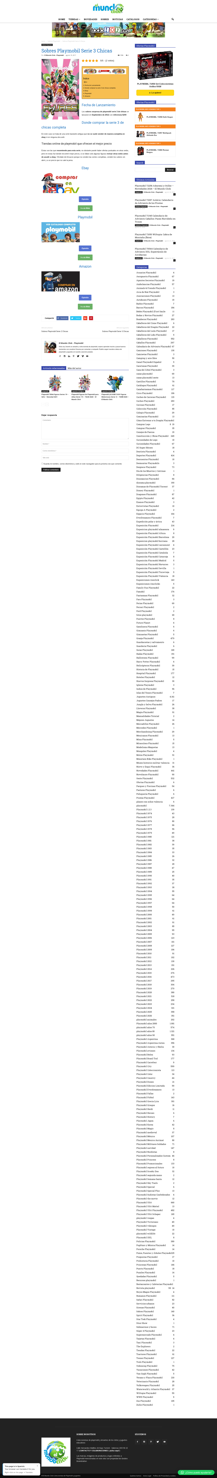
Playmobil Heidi (144, 1109)
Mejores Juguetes (145, 720)
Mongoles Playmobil (146, 751)
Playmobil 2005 (144, 934)
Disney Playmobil (145, 490)
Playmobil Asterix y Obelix (150, 1046)
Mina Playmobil (144, 739)
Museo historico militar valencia (152, 762)
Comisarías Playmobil (147, 416)
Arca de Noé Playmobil (147, 292)
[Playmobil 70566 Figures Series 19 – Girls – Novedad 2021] (55, 383)
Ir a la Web (85, 208)
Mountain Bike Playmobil (149, 759)
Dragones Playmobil (146, 494)
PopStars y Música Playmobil (151, 1245)
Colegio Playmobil (145, 412)
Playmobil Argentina (147, 1039)
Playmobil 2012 (144, 961)
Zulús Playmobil (144, 1404)
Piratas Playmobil (141, 206)
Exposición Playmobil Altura (151, 533)
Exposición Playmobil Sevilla (151, 568)
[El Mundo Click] (108, 8)
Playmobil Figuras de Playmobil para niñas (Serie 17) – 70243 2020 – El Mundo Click (84, 396)
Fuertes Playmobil (145, 619)
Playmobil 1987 (144, 864)
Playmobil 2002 (144, 922)
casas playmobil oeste (147, 377)
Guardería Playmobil (146, 646)
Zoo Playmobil (143, 1401)
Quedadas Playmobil (146, 1276)
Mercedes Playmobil (146, 727)
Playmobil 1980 (144, 836)
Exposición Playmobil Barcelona (152, 537)
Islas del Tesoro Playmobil (149, 692)
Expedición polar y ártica (149, 521)
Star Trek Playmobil (146, 1319)
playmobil (45, 391)
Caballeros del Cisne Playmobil (151, 323)
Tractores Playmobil (146, 1354)
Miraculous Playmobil (147, 743)
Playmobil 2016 (144, 976)
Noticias (117, 19)
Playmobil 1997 (144, 903)
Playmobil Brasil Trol (147, 1058)
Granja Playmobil (145, 638)
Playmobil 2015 (144, 973)
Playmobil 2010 (144, 953)
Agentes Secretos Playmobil (150, 280)
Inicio (43, 41)
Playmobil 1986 (144, 860)
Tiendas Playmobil (145, 1350)
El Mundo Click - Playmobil (54, 55)
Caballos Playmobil (142, 225)
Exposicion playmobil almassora (152, 529)
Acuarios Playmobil (146, 272)
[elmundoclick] (137, 1441)
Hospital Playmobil (146, 673)
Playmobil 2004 (144, 930)
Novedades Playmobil (147, 770)
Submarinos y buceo (146, 1327)
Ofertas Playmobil (145, 782)
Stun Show (141, 1323)
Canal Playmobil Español (148, 362)
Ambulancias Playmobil (148, 284)
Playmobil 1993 (144, 887)
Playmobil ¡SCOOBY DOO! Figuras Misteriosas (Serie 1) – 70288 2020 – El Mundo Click (115, 396)
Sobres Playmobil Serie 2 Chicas (54, 331)
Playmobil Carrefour (146, 1062)
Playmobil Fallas (144, 1093)
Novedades (90, 19)
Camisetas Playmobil (147, 354)
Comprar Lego (143, 424)
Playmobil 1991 (144, 879)
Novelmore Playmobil (147, 774)
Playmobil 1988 (144, 868)
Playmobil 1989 (144, 871)
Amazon (87, 96)
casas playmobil (144, 373)
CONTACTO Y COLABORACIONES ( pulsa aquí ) (100, 1450)
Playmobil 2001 (144, 918)
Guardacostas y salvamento (150, 642)
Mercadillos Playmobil (147, 724)
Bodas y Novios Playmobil (149, 315)
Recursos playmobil (146, 1280)
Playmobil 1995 (144, 895)
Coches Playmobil (145, 401)
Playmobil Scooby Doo (147, 1171)
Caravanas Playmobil (147, 366)
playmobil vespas (145, 1218)
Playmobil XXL (144, 1237)
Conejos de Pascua (145, 432)
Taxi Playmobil (144, 1342)
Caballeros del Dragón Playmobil (152, 327)
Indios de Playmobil (146, 689)
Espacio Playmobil (145, 513)
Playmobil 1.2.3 (143, 809)
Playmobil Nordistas (146, 1152)
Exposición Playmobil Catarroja (152, 556)
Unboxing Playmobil (146, 1366)
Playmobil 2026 (144, 1015)
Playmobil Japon (144, 1120)
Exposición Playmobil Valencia (152, 576)
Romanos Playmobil (146, 1296)
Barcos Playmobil (145, 307)
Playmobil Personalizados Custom (153, 1155)
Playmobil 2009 (144, 949)
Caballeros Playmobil (147, 338)
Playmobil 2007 (144, 941)
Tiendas (73, 19)
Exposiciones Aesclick (147, 580)
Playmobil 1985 (144, 856)
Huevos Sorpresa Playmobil (150, 681)
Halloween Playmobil (147, 657)
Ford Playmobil (144, 611)
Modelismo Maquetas (147, 747)
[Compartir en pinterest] (91, 318)
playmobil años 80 (145, 1031)
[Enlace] (43, 404)
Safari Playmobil (144, 1299)
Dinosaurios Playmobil (147, 478)
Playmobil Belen (144, 1054)
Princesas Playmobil (146, 1264)
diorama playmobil (145, 482)
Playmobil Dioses (145, 1082)
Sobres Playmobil (47, 45)
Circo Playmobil (144, 393)
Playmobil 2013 (144, 965)
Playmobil (88, 93)
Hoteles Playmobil (145, 677)
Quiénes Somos (135, 1476)
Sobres (105, 19)
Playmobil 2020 (144, 992)
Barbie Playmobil (145, 303)
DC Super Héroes (144, 447)
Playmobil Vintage (145, 1229)
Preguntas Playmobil (147, 1257)
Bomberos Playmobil (146, 319)
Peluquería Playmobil (147, 794)
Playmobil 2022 (144, 1000)
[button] (173, 19)
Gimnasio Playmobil (146, 630)
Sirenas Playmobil (145, 1307)
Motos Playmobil (144, 755)
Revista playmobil (145, 1288)
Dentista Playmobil (146, 451)
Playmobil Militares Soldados (151, 1144)
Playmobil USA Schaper (148, 1214)
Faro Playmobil (144, 599)
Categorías (150, 19)
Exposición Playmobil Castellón (152, 548)
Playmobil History (145, 1117)
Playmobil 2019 (144, 988)
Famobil (140, 591)
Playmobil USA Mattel (147, 1206)
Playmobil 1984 (144, 852)
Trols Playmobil (144, 1362)
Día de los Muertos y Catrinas (151, 471)
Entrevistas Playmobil (147, 506)
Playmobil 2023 (144, 1004)
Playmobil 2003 (144, 926)
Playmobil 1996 (144, 899)
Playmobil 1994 (144, 891)
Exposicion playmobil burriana (151, 541)
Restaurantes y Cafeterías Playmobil (154, 1284)
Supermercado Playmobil (149, 1334)
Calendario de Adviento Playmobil (153, 346)
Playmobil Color (144, 1074)
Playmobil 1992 (144, 883)
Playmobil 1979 (144, 833)
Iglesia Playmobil (145, 685)
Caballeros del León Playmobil (151, 331)
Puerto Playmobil (145, 1268)
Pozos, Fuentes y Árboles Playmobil (154, 1253)
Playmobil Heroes (145, 1113)
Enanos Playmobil (145, 502)
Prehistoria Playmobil (147, 1260)
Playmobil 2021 (144, 996)
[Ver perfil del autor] (61, 356)
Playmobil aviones (145, 1050)
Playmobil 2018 (144, 984)
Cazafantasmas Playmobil (149, 389)
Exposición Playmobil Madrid (151, 560)
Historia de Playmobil (147, 669)
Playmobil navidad (146, 1148)
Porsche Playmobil (145, 1249)
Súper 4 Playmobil (145, 1331)
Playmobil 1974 (144, 813)
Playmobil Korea (144, 1124)
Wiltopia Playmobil (146, 1393)
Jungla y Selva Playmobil (149, 704)
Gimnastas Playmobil (147, 634)
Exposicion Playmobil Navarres (152, 564)
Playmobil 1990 (144, 875)
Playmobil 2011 (143, 957)
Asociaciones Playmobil (148, 296)
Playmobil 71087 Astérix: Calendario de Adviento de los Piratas (154, 201)
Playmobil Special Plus (148, 1190)
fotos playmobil (144, 615)
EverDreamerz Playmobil (149, 517)
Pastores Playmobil (146, 790)
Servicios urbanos (145, 1303)
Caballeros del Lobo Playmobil (151, 334)
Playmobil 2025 (144, 1011)
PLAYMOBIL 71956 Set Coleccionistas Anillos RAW (155, 85)
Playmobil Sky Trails (147, 1183)
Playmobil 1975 (144, 817)
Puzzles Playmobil (145, 1272)
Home (61, 19)
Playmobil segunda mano (149, 1175)
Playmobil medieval (146, 1132)
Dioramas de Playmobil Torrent (152, 486)
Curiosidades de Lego (146, 440)
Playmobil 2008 (144, 945)
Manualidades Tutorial (147, 716)
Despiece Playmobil (146, 467)
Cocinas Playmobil (145, 405)
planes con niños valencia (149, 801)
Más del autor (74, 368)
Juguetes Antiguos (78, 391)
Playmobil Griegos (145, 1105)
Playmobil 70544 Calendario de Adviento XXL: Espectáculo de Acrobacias (151, 251)
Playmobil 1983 (144, 848)
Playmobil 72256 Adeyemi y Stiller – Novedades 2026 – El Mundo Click (154, 187)
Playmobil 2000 (144, 914)
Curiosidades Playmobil (148, 443)
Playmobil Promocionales (149, 1163)
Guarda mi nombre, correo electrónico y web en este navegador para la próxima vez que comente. (83, 464)
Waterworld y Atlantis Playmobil (153, 1389)
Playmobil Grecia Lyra (147, 1101)
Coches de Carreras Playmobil (151, 397)
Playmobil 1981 (143, 840)
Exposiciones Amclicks (148, 583)
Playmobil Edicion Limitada (150, 1085)
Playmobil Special (145, 1187)
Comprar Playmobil (146, 428)
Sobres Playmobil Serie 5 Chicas (115, 331)
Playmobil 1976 (144, 821)
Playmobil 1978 (144, 829)
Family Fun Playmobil (147, 587)
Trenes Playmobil (145, 1358)
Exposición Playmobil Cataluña (152, 552)
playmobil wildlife (145, 1233)
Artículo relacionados (54, 368)
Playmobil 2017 (144, 980)
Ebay (86, 91)
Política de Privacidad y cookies (164, 1476)
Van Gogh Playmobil (146, 1373)
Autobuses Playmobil (147, 299)
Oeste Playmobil (144, 778)
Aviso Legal (147, 1476)
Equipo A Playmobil (146, 510)
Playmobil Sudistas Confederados (153, 1194)
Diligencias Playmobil (147, 475)
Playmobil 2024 (144, 1008)
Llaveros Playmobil (146, 708)
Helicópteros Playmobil (148, 665)
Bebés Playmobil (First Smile (150, 311)
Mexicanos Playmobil (147, 735)
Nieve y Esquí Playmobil (148, 766)
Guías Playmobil (144, 650)
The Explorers (143, 1346)
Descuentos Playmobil (147, 459)
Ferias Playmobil (144, 603)
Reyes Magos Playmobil (148, 1292)
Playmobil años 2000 (146, 1023)
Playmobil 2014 (144, 969)
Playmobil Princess (146, 1159)
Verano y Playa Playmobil (149, 1377)
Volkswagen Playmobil (148, 1385)
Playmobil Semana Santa (149, 1179)
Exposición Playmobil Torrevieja (152, 572)
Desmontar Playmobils (147, 463)
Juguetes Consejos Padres (149, 700)
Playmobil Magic (145, 1128)
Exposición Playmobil (147, 525)
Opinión (85, 199)
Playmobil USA (144, 1202)
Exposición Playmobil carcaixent (153, 545)
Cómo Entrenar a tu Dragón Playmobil (155, 420)
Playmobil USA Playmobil (149, 1210)
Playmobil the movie (147, 1198)
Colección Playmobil (146, 408)
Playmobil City (144, 1066)
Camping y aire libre (146, 358)
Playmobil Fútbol (145, 1097)
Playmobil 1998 (144, 906)
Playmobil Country (145, 1078)
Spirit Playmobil (144, 1315)
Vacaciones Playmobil (147, 1369)
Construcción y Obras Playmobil (152, 436)
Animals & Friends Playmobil (151, 288)
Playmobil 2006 (144, 938)
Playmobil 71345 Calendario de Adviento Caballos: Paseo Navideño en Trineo (155, 218)
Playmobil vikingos (146, 1225)
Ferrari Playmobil (145, 607)
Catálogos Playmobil (146, 385)
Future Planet (143, 622)
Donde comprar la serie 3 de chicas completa (100, 88)
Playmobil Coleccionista (148, 1070)
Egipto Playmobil (145, 498)
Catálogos (132, 19)
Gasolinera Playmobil (147, 626)
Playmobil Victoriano (147, 1222)
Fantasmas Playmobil (147, 595)
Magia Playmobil (145, 712)
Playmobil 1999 (144, 910)
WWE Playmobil (144, 1397)
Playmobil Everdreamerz (148, 1089)
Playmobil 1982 (144, 844)
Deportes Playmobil (146, 455)
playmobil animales (146, 1019)
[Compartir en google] (85, 318)
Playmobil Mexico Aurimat (150, 1140)
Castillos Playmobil (146, 381)
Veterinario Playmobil (147, 1381)
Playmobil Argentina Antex (150, 1043)
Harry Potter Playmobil (148, 661)
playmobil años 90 (145, 1035)
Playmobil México (145, 1136)
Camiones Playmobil (146, 350)
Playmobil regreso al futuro (150, 1167)
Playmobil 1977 (144, 825)
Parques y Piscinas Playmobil (151, 786)
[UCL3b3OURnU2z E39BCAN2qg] (164, 1441)
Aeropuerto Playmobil (147, 276)
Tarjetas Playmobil (145, 1338)
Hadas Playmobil (144, 654)
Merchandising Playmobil (149, 731)
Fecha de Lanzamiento (92, 85)
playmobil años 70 (145, 1027)
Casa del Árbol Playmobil (148, 369)
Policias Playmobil (145, 1241)
